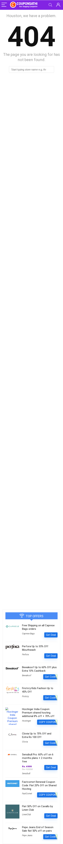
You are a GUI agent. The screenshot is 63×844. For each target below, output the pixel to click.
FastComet (27, 793)
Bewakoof (26, 675)
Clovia (25, 742)
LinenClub (26, 814)
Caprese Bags (28, 633)
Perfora (25, 654)
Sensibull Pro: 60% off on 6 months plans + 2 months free (37, 758)
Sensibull (26, 773)
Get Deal (51, 634)
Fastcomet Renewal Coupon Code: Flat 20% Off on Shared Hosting (39, 785)
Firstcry (25, 696)
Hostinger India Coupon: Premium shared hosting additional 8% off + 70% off (38, 713)
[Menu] (4, 5)
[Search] (50, 5)
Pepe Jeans (27, 835)
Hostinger (26, 721)
